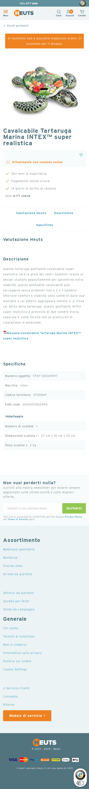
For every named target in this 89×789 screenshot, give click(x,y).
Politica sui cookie (17, 661)
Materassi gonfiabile (19, 549)
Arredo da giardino (17, 574)
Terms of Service (18, 519)
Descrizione (63, 213)
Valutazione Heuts (31, 213)
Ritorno (8, 704)
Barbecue (10, 557)
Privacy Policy (73, 517)
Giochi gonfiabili (18, 25)
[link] (70, 15)
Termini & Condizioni (19, 636)
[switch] (80, 783)
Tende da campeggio (19, 609)
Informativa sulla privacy (22, 653)
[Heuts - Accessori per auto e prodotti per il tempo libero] (23, 13)
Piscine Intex (13, 566)
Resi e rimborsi (15, 644)
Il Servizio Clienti (16, 688)
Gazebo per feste (16, 601)
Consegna (10, 696)
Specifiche (44, 225)
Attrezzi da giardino (18, 593)
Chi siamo (10, 628)
